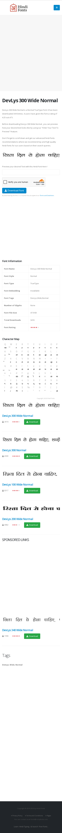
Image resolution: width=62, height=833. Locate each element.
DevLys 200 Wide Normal (17, 519)
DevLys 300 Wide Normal (17, 416)
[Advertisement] (31, 53)
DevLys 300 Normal (14, 450)
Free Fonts (43, 826)
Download (33, 422)
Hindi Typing (24, 826)
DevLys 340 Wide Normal (17, 630)
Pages (49, 816)
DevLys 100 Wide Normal (17, 484)
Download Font (15, 190)
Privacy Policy (17, 816)
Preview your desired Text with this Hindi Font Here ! (24, 166)
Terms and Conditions (47, 195)
